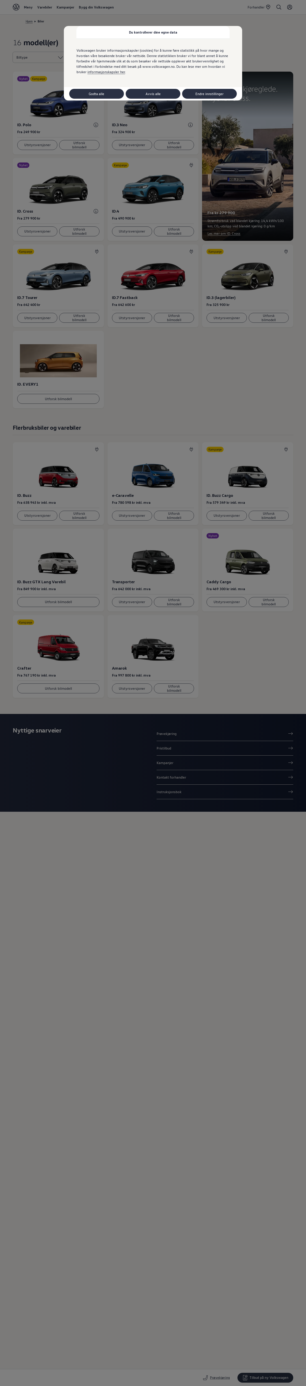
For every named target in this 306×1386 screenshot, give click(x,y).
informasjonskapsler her (106, 72)
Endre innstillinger (209, 94)
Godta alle (96, 94)
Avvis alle (153, 94)
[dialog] (153, 693)
